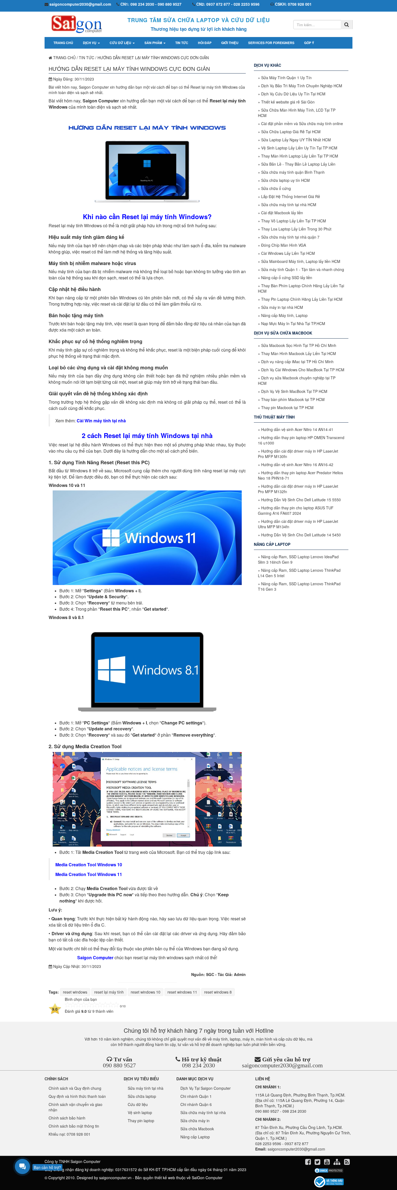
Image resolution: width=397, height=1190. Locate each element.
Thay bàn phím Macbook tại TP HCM (293, 399)
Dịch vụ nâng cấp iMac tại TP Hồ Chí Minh (297, 361)
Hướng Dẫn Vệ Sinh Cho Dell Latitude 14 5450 (301, 534)
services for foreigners (271, 42)
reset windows (75, 992)
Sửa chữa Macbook (197, 1128)
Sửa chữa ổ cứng (276, 188)
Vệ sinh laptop (140, 1112)
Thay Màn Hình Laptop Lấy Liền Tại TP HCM (299, 156)
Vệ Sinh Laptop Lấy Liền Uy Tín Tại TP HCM (299, 148)
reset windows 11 (182, 992)
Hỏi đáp (204, 42)
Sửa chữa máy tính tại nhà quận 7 (290, 237)
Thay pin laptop (141, 1120)
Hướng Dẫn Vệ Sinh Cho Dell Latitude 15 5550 (301, 499)
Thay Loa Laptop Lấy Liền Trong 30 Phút (296, 229)
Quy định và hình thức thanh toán (77, 1096)
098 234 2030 (198, 1065)
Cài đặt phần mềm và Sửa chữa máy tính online (302, 123)
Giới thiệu (229, 42)
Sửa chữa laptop (142, 1096)
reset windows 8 (218, 992)
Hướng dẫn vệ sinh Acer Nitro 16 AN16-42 (297, 464)
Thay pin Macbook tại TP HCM (287, 407)
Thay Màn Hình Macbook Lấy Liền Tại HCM (298, 353)
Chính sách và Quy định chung (75, 1088)
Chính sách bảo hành (67, 1118)
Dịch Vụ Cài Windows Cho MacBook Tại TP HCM (302, 369)
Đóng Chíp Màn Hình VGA (283, 245)
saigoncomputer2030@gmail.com (282, 1065)
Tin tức (181, 42)
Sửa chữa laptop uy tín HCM (285, 180)
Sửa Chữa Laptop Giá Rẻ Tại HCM (291, 131)
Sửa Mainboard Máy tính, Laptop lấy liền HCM (300, 261)
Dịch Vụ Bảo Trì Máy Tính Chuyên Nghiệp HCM (301, 85)
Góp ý (309, 42)
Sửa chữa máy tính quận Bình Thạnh (293, 172)
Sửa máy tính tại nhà (145, 1088)
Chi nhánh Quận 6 (196, 1104)
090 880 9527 (119, 1065)
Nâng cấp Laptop (195, 1136)
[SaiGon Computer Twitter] (318, 1162)
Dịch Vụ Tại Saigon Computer (205, 1088)
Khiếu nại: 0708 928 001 (69, 1134)
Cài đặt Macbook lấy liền (282, 212)
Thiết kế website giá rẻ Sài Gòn (288, 102)
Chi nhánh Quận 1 (196, 1096)
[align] (337, 1162)
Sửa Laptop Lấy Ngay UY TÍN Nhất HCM (296, 139)
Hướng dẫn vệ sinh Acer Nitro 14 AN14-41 (297, 429)
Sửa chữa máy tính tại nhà (203, 1112)
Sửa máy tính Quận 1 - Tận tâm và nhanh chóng (302, 269)
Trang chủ (63, 42)
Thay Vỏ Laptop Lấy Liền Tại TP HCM (293, 220)
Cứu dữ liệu (121, 42)
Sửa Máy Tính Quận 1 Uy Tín (286, 77)
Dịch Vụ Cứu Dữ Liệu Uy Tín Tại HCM (293, 93)
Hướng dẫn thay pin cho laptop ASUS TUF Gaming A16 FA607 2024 (296, 510)
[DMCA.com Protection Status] (328, 1171)
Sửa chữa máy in (195, 1120)
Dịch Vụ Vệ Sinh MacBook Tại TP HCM (294, 391)
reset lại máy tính (109, 992)
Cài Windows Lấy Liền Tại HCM (288, 253)
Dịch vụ (90, 42)
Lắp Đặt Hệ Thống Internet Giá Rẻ (290, 196)
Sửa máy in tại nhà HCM (282, 307)
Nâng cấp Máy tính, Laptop (284, 315)
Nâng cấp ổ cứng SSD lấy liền (286, 277)
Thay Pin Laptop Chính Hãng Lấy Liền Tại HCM (301, 299)
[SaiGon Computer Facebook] (308, 1162)
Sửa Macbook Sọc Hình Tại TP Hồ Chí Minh (298, 345)
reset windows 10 (145, 992)
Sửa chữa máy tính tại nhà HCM (288, 204)
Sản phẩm (153, 42)
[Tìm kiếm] (346, 24)
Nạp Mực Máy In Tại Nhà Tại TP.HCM (293, 323)
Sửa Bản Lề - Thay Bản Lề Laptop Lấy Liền (298, 164)
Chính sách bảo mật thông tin (74, 1126)
